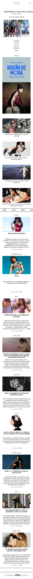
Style (16, 215)
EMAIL (16, 50)
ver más (20, 249)
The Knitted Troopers (16, 233)
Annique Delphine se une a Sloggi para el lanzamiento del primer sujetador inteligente (16, 356)
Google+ (3, 578)
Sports (14, 453)
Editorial (15, 254)
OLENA (16, 276)
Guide (14, 531)
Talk (18, 336)
